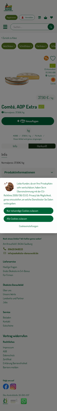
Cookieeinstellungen (28, 226)
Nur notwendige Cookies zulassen (22, 210)
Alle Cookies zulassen (17, 218)
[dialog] (28, 205)
